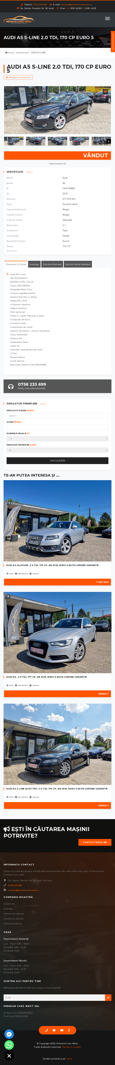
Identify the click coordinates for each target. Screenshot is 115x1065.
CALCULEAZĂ (57, 460)
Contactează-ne (95, 842)
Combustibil (13, 235)
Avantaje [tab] (34, 264)
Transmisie (12, 230)
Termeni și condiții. (71, 1047)
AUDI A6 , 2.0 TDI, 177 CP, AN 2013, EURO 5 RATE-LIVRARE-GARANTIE (46, 677)
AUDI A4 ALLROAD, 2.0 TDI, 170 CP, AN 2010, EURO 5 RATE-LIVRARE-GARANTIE (52, 565)
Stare (9, 204)
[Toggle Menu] (107, 20)
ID (8, 188)
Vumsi (69, 1058)
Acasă (11, 52)
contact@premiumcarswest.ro (76, 4)
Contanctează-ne (13, 923)
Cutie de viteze (15, 220)
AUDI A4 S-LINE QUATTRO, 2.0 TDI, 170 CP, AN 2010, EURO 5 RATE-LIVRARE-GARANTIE (57, 788)
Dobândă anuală (18, 433)
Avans (14, 422)
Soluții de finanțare (113, 41)
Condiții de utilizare (14, 918)
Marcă (10, 177)
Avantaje (8, 908)
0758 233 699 (40, 4)
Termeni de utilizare (14, 913)
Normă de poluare (16, 241)
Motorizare (12, 225)
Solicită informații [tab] (52, 264)
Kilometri (11, 199)
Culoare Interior (15, 214)
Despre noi (9, 903)
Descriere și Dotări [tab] (16, 264)
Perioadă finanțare (21, 445)
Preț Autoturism (20, 410)
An (8, 193)
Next (108, 141)
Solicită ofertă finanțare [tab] (78, 264)
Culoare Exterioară (16, 209)
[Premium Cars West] (19, 20)
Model (10, 183)
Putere (10, 246)
